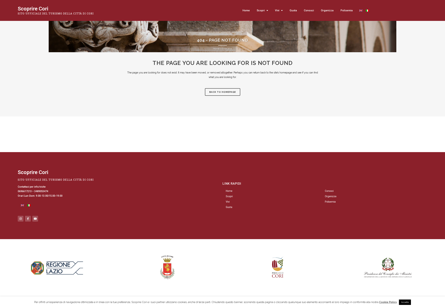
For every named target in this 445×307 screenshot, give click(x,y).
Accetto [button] (405, 302)
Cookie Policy (388, 302)
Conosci (309, 10)
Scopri (261, 10)
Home (246, 10)
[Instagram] (20, 219)
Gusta (293, 10)
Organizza (327, 10)
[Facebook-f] (28, 219)
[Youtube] (35, 219)
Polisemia (347, 10)
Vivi (277, 10)
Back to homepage (222, 92)
